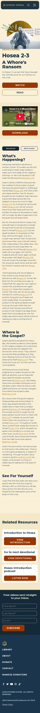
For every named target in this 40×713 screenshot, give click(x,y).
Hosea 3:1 (21, 278)
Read (20, 92)
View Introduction (20, 541)
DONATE (7, 662)
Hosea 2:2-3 (28, 178)
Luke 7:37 (14, 428)
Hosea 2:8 (18, 191)
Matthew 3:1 (14, 409)
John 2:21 (14, 423)
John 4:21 (7, 417)
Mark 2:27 (22, 360)
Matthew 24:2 (18, 380)
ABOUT (6, 656)
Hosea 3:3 (23, 295)
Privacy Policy (7, 705)
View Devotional (20, 558)
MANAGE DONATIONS (14, 674)
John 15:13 (23, 434)
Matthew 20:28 (9, 442)
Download (20, 132)
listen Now (20, 578)
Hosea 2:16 (28, 258)
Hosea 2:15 (31, 249)
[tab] (10, 148)
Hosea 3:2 (7, 289)
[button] (34, 5)
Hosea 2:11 (7, 204)
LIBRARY (7, 649)
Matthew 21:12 (9, 394)
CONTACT (7, 668)
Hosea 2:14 (21, 230)
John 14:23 (26, 457)
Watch (20, 85)
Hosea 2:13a (13, 207)
